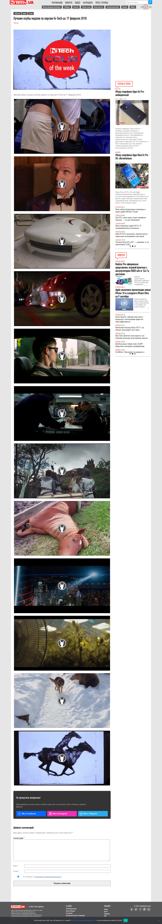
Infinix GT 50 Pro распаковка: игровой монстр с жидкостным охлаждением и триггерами (131, 235)
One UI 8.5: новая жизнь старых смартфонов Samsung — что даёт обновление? (130, 218)
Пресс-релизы (101, 2)
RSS (105, 916)
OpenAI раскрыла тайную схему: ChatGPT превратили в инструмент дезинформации (129, 345)
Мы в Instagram (60, 814)
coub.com (17, 13)
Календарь (88, 2)
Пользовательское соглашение (75, 915)
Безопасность (98, 7)
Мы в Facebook (29, 814)
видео (24, 13)
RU (146, 7)
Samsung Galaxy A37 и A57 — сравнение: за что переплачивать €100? (132, 243)
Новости (68, 2)
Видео (77, 2)
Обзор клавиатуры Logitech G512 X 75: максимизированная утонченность (128, 227)
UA (142, 7)
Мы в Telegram (90, 814)
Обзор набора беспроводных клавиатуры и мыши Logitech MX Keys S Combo (130, 210)
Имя (15, 866)
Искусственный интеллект (52, 7)
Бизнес (125, 7)
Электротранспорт (113, 7)
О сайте (69, 906)
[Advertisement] (133, 31)
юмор (30, 13)
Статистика (69, 913)
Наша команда (70, 911)
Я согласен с (42, 877)
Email (16, 871)
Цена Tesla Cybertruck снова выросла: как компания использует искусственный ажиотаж (131, 336)
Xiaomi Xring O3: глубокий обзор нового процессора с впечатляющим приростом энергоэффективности (129, 319)
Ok (126, 920)
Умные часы (86, 7)
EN (150, 7)
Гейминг (67, 7)
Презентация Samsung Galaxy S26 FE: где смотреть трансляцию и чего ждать (129, 328)
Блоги (106, 911)
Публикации (57, 2)
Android (76, 7)
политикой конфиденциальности (48, 877)
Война (133, 7)
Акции (106, 909)
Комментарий (18, 838)
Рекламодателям (71, 908)
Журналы (107, 914)
